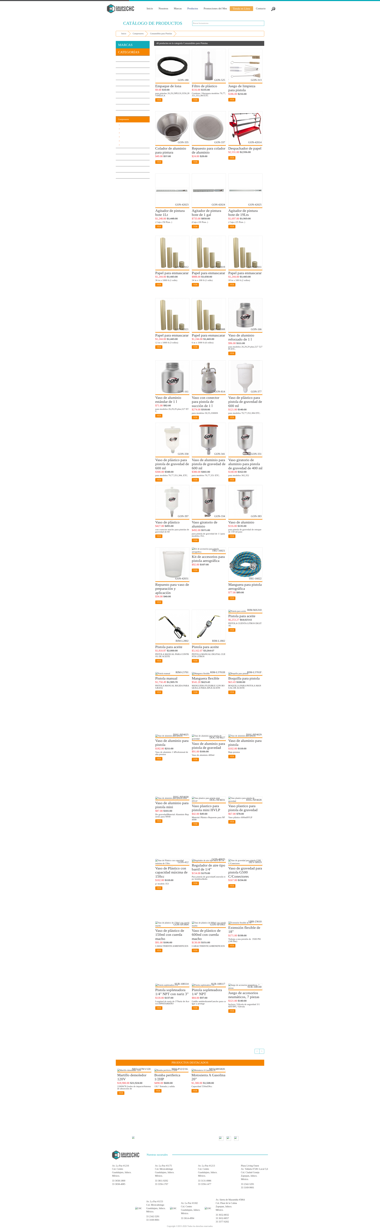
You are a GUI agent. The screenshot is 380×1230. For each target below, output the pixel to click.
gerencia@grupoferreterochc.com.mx (154, 1137)
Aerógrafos (124, 141)
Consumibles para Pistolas (161, 33)
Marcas (178, 8)
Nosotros (163, 8)
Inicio (150, 8)
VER (159, 100)
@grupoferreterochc (252, 1138)
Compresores (138, 33)
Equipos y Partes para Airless (132, 145)
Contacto (261, 8)
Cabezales (124, 129)
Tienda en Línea (241, 8)
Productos (192, 8)
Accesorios (124, 133)
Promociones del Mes (215, 8)
